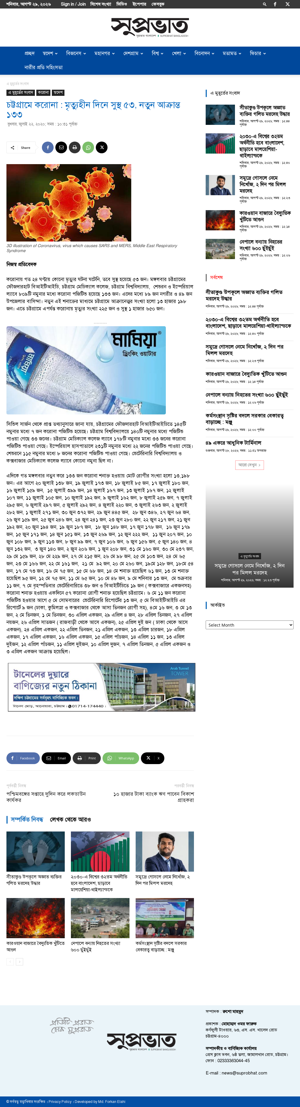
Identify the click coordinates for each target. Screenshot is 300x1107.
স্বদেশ (48, 53)
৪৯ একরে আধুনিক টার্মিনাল (233, 443)
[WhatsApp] (88, 147)
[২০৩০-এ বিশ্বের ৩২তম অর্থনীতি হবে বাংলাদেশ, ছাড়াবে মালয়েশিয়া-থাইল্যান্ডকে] (100, 851)
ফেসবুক (158, 4)
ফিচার (255, 53)
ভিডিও (122, 4)
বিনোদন (202, 53)
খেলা (176, 53)
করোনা (43, 92)
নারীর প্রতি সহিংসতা (44, 67)
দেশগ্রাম (131, 53)
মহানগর (102, 53)
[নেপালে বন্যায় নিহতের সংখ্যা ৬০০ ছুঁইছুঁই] (100, 918)
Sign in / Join (73, 4)
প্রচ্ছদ (30, 53)
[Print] (75, 147)
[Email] (61, 147)
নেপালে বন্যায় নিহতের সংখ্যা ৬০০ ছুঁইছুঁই (261, 245)
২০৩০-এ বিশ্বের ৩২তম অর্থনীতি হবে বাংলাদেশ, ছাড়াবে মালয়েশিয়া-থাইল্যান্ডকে (99, 883)
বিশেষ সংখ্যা (101, 4)
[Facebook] (275, 4)
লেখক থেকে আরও (70, 819)
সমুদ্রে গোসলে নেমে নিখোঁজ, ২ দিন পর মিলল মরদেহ (263, 184)
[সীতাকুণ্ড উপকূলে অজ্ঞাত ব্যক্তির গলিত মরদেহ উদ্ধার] (35, 851)
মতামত (230, 53)
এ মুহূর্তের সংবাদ (20, 92)
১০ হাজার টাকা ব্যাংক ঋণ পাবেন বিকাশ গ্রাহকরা (153, 797)
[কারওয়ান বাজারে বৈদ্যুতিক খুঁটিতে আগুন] (35, 918)
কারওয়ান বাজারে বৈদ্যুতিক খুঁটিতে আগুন (246, 374)
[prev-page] (10, 961)
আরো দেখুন (247, 464)
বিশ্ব (155, 53)
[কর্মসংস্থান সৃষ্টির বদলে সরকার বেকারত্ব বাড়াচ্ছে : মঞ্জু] (165, 918)
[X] (288, 4)
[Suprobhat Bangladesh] (150, 28)
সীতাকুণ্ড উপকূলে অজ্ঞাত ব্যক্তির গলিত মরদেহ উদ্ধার (265, 111)
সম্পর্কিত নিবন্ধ (27, 819)
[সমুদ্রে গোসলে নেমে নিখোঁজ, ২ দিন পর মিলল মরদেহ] (165, 851)
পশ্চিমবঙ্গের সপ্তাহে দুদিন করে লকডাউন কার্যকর (46, 797)
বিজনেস (73, 53)
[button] (264, 4)
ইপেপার (139, 4)
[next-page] (19, 961)
